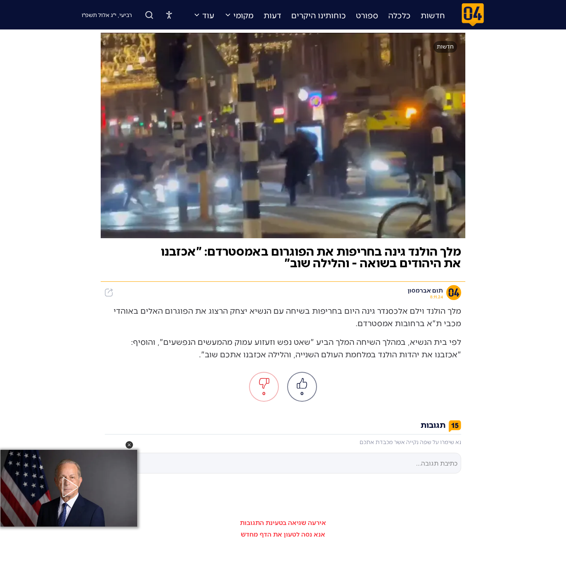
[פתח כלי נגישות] (169, 14)
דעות (272, 15)
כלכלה (399, 15)
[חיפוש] (149, 14)
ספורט (367, 15)
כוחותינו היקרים (318, 15)
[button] (129, 445)
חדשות (433, 15)
